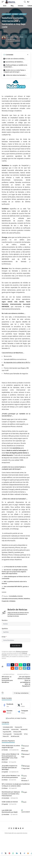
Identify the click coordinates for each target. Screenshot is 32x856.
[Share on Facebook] (2, 853)
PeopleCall (5, 601)
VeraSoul (8, 35)
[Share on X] (5, 853)
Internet (15, 14)
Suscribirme (16, 645)
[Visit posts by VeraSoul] (4, 38)
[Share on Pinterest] (9, 853)
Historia (6, 729)
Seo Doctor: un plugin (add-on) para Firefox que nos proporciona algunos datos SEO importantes (14, 571)
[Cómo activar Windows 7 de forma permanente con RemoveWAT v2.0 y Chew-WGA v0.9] (25, 756)
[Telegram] (23, 712)
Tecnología (7, 734)
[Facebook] (9, 705)
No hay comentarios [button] (22, 693)
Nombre (4, 620)
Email (3, 637)
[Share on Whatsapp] (13, 853)
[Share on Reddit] (12, 668)
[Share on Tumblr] (20, 853)
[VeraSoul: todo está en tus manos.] (10, 2)
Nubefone (27, 598)
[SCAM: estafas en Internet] (25, 804)
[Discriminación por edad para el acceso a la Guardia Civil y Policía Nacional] (25, 794)
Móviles (20, 598)
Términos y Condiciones (21, 651)
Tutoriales (18, 734)
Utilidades (12, 601)
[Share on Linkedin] (17, 853)
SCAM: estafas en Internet (10, 802)
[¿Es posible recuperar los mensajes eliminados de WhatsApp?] (25, 768)
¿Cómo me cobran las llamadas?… (16, 75)
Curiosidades (6, 14)
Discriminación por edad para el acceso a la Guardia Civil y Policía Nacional (11, 793)
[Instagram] (14, 828)
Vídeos (6, 736)
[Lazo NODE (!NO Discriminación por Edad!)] (25, 812)
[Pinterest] (16, 828)
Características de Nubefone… (14, 62)
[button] (3, 2)
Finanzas (18, 727)
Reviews (24, 729)
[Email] (28, 853)
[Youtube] (9, 712)
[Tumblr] (21, 828)
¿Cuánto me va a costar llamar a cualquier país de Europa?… (15, 71)
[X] (23, 705)
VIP (25, 734)
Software (23, 14)
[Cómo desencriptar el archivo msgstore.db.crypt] (25, 748)
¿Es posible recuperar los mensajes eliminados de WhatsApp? (9, 767)
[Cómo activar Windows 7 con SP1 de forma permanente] (25, 778)
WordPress (15, 736)
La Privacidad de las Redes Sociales (15, 566)
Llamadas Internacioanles (10, 598)
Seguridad (7, 731)
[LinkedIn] (18, 828)
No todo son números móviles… (15, 58)
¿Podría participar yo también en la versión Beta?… (15, 66)
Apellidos (5, 629)
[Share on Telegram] (24, 853)
